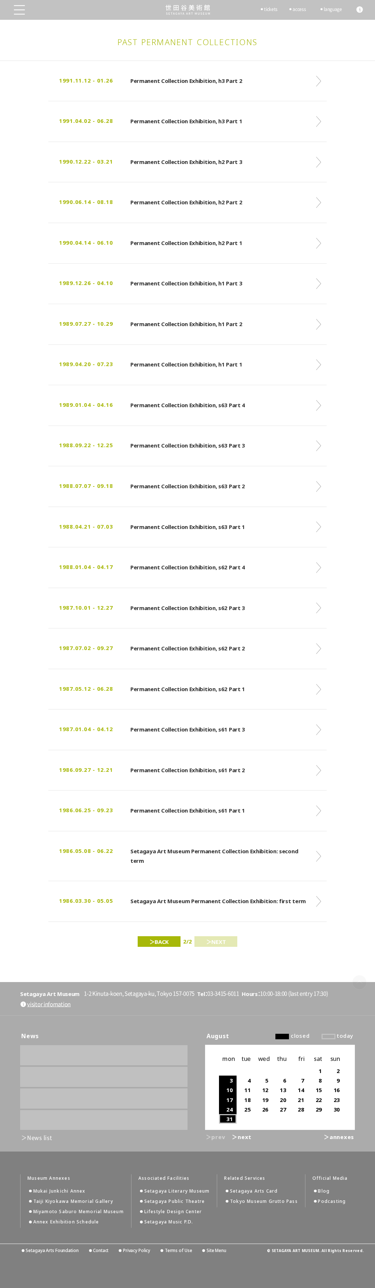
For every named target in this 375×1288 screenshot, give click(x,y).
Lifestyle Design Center (173, 1211)
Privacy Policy (136, 1250)
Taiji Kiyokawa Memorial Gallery (73, 1201)
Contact (100, 1250)
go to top (359, 982)
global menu (19, 10)
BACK (162, 941)
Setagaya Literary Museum (177, 1191)
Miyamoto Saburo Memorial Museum (78, 1211)
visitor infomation (49, 1004)
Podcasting (332, 1201)
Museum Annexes (48, 1178)
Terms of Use (178, 1250)
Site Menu (216, 1250)
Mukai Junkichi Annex (59, 1191)
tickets (271, 9)
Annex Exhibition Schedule (66, 1221)
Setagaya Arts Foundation (52, 1250)
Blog (324, 1191)
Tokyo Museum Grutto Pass (264, 1201)
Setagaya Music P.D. (168, 1221)
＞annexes (339, 1137)
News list (39, 1138)
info (359, 9)
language (333, 9)
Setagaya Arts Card (254, 1191)
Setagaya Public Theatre (174, 1201)
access (299, 9)
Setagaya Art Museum (187, 9)
